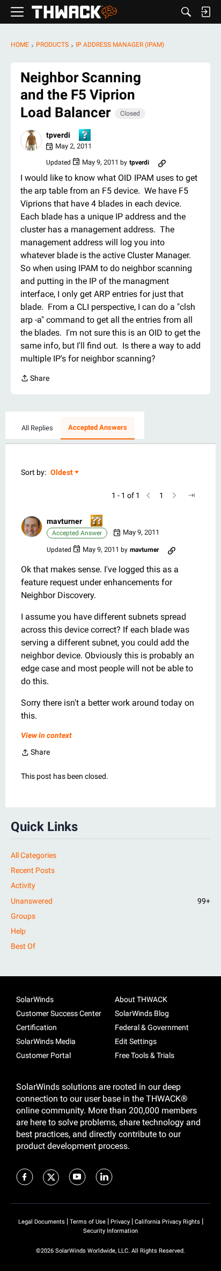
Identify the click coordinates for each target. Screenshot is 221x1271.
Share (34, 379)
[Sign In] (205, 12)
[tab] (37, 428)
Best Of (23, 946)
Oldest (62, 473)
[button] (31, 140)
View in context (46, 735)
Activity (23, 885)
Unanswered (110, 901)
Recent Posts (33, 870)
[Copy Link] (162, 162)
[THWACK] (74, 12)
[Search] (186, 12)
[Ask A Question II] (97, 521)
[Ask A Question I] (85, 136)
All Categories (33, 855)
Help (18, 931)
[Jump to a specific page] (191, 495)
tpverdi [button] (58, 135)
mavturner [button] (64, 521)
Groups (23, 916)
